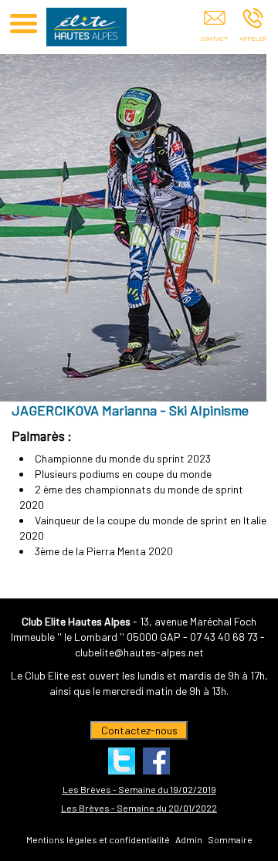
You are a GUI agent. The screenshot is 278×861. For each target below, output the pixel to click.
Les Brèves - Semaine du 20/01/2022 (139, 807)
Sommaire (230, 839)
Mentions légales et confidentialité (98, 839)
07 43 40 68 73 (224, 636)
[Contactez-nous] (214, 28)
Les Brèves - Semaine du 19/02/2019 (139, 789)
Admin (188, 839)
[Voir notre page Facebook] (156, 761)
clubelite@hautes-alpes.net (139, 652)
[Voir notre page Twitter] (121, 761)
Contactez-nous (139, 730)
